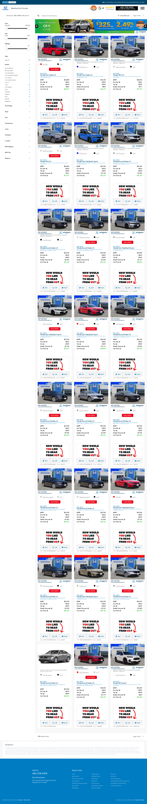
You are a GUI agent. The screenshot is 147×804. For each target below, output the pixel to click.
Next (145, 26)
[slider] (6, 28)
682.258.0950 (127, 7)
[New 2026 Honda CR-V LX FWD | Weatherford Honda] (91, 26)
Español (12, 2)
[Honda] (5, 8)
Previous (36, 26)
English (6, 2)
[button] (70, 48)
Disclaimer (140, 23)
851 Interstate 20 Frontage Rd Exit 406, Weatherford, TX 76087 (124, 2)
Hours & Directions (126, 9)
